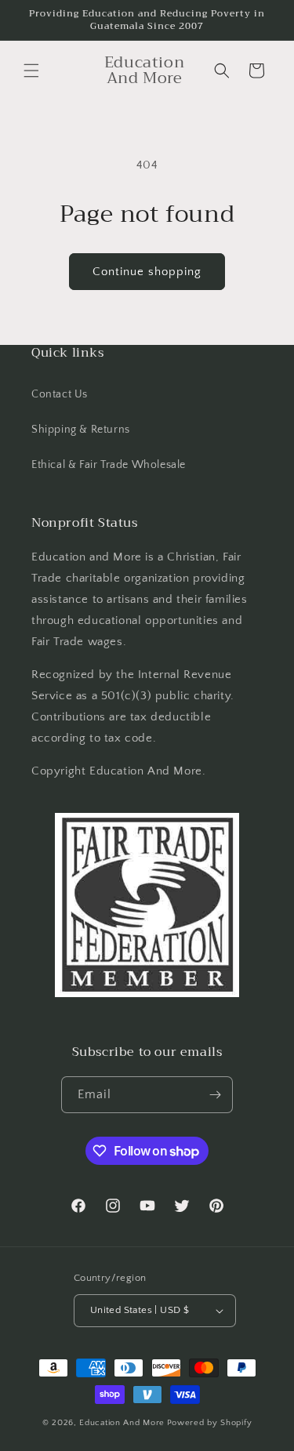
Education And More (122, 1422)
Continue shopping (147, 271)
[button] (31, 70)
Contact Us (59, 394)
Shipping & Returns (80, 429)
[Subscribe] (215, 1094)
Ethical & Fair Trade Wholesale (108, 465)
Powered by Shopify (209, 1422)
